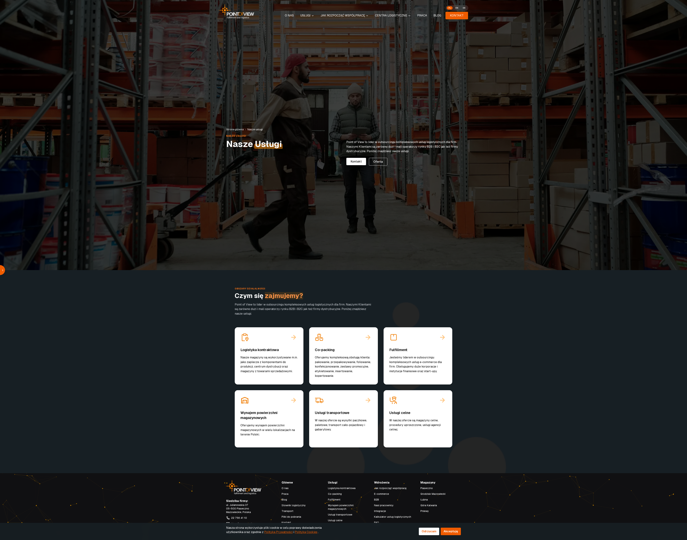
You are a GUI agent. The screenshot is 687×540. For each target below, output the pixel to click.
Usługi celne (335, 520)
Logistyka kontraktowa (341, 488)
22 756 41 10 (239, 517)
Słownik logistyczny (294, 505)
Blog (437, 15)
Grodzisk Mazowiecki (432, 493)
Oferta (378, 161)
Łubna (424, 499)
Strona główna (235, 129)
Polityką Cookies (306, 532)
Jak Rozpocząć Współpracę (343, 15)
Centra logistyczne (391, 15)
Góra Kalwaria (428, 505)
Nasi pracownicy (384, 505)
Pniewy (424, 511)
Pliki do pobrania (291, 516)
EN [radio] (456, 8)
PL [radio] (450, 8)
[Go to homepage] (236, 11)
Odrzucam (429, 531)
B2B (376, 499)
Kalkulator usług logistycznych (392, 516)
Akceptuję (451, 531)
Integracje (380, 511)
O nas (285, 488)
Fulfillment (334, 499)
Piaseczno (426, 488)
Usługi (305, 15)
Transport (287, 511)
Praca (422, 15)
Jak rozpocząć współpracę (390, 488)
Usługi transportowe (340, 514)
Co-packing (335, 493)
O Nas (289, 15)
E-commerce (381, 493)
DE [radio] (464, 8)
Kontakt (457, 15)
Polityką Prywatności (278, 532)
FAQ (376, 522)
